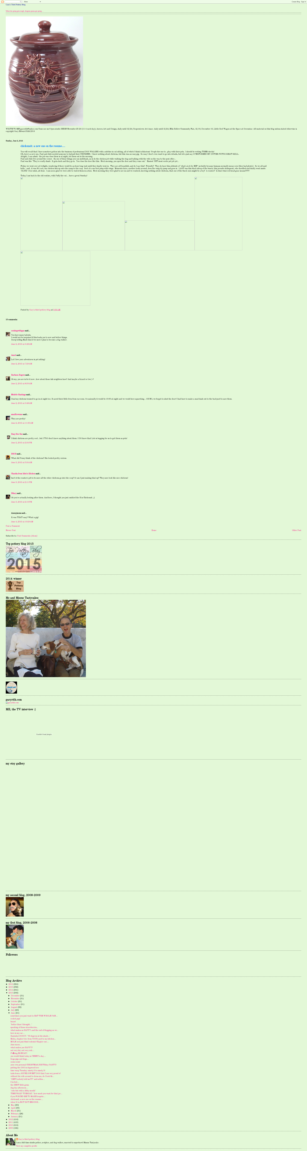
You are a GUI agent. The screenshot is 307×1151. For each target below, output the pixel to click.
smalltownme (17, 414)
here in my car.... (18, 1033)
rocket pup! (15, 1019)
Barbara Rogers (18, 375)
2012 (11, 1120)
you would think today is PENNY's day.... (28, 1056)
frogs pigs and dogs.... (20, 1059)
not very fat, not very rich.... (22, 1050)
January (14, 1117)
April (13, 1108)
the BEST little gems (20, 1085)
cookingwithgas (17, 331)
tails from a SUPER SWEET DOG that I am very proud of (35, 1073)
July (13, 1010)
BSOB (13, 454)
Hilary (14, 493)
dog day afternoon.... (19, 1088)
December (15, 996)
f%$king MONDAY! (19, 1053)
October (14, 1002)
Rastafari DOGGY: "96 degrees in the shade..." (30, 1036)
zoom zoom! (15, 1062)
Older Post (296, 530)
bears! (13, 1022)
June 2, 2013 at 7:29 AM (21, 364)
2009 (11, 1128)
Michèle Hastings (18, 395)
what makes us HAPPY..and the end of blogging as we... (34, 1030)
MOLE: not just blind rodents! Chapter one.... (30, 1042)
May (13, 1105)
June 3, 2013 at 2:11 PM (21, 482)
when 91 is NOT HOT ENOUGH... (25, 1102)
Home (153, 530)
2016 (11, 984)
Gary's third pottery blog (29, 1139)
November (15, 999)
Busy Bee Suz (17, 434)
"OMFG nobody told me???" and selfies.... (28, 1079)
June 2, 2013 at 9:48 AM (21, 403)
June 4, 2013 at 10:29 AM (22, 522)
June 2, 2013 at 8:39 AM (21, 384)
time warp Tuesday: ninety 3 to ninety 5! (28, 1071)
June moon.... (16, 1045)
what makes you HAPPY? (22, 1048)
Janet (13, 355)
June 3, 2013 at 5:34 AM (21, 463)
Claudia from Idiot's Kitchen (23, 474)
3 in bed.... (15, 1082)
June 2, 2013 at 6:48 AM (21, 344)
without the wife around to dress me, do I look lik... (32, 1076)
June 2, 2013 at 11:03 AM (22, 423)
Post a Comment (13, 526)
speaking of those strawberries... (24, 1027)
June (13, 1013)
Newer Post (11, 530)
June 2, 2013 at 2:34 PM (21, 443)
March (14, 1111)
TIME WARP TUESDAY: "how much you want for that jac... (36, 1094)
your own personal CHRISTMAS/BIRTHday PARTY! (33, 1065)
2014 (11, 990)
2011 (11, 1122)
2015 (11, 987)
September (16, 1004)
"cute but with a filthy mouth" (23, 1091)
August (14, 1007)
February (15, 1114)
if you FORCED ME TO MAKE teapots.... (28, 1097)
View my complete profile (26, 1146)
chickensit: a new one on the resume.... (27, 1099)
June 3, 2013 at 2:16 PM (21, 502)
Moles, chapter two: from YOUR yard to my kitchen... (33, 1039)
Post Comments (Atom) (27, 536)
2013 (11, 993)
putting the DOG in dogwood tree (25, 1068)
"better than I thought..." (21, 1025)
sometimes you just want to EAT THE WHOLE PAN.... (34, 1016)
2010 (11, 1125)
